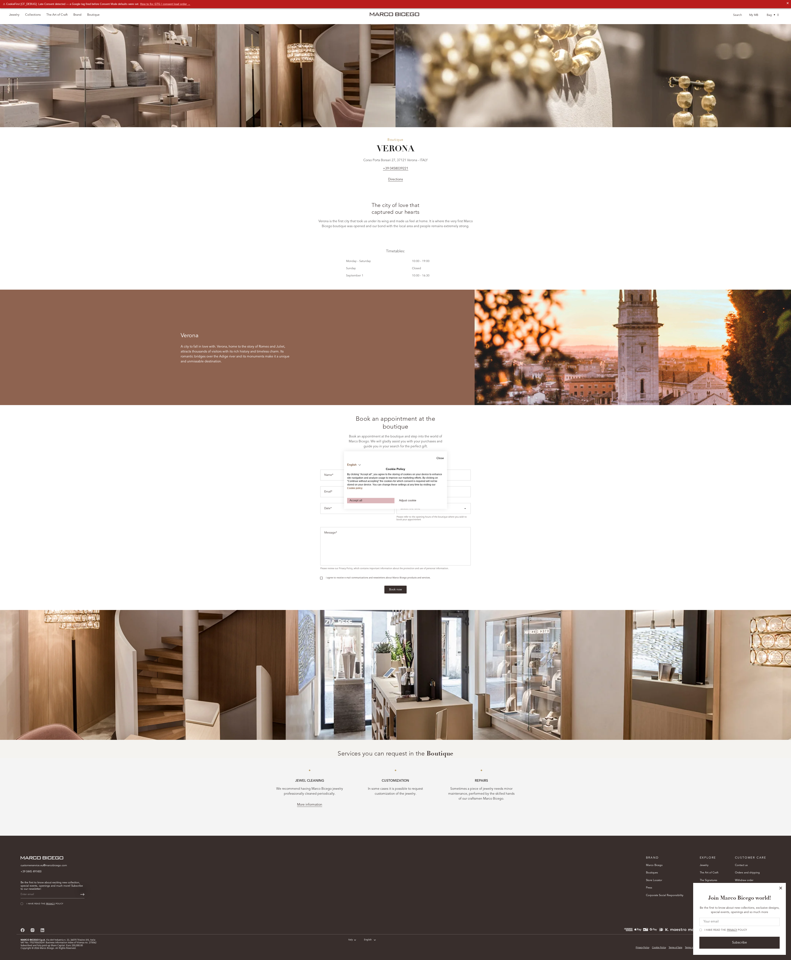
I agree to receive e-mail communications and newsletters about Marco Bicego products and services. (378, 578)
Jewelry (704, 865)
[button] (354, 464)
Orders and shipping (747, 872)
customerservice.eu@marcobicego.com (44, 865)
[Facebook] (23, 930)
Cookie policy (354, 488)
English (368, 940)
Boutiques (652, 872)
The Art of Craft (57, 14)
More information (309, 804)
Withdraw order (744, 880)
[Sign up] (82, 894)
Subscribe (739, 942)
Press (649, 887)
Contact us (741, 865)
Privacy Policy (642, 948)
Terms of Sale (675, 948)
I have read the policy (725, 930)
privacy (732, 930)
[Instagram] (32, 930)
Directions (395, 179)
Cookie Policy (659, 948)
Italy (350, 940)
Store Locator (654, 880)
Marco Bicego (654, 865)
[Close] (780, 888)
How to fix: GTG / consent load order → (165, 4)
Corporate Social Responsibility (664, 895)
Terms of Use (691, 948)
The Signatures (708, 880)
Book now (395, 589)
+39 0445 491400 (31, 871)
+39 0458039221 (395, 168)
